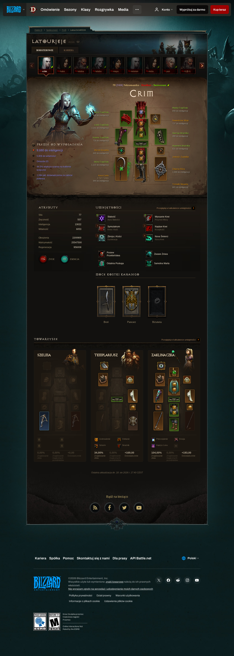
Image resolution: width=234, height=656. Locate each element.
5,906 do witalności (46, 156)
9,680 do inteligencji (50, 150)
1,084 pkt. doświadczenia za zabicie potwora (55, 177)
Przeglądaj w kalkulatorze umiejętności (174, 208)
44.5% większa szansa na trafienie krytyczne (54, 168)
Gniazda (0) (42, 161)
